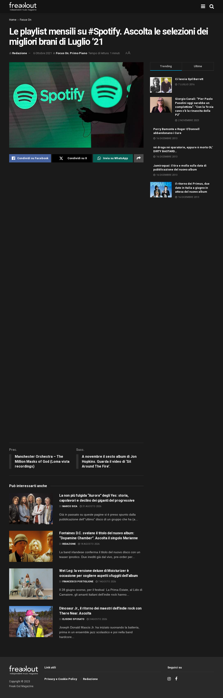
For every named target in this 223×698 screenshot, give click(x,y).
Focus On (25, 19)
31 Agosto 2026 (91, 506)
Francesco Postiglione (77, 581)
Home (12, 19)
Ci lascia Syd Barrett (189, 79)
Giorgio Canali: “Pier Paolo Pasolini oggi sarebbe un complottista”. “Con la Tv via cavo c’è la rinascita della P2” (194, 106)
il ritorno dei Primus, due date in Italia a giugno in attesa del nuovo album (192, 187)
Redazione (19, 53)
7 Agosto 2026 (107, 581)
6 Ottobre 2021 (42, 53)
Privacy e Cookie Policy (60, 679)
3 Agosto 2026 (98, 619)
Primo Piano (78, 53)
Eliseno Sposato (73, 619)
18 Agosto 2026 (90, 544)
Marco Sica (69, 506)
